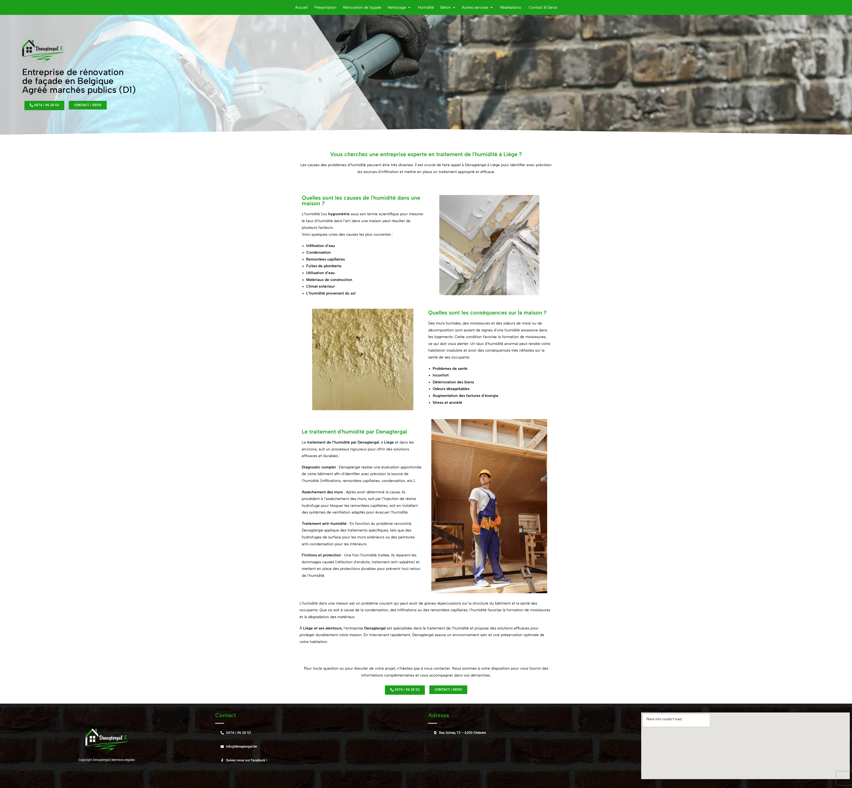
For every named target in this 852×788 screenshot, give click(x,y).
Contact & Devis (542, 7)
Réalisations (510, 7)
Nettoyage (397, 7)
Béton (445, 7)
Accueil (301, 7)
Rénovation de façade (362, 7)
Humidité (425, 7)
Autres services (475, 7)
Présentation (325, 7)
